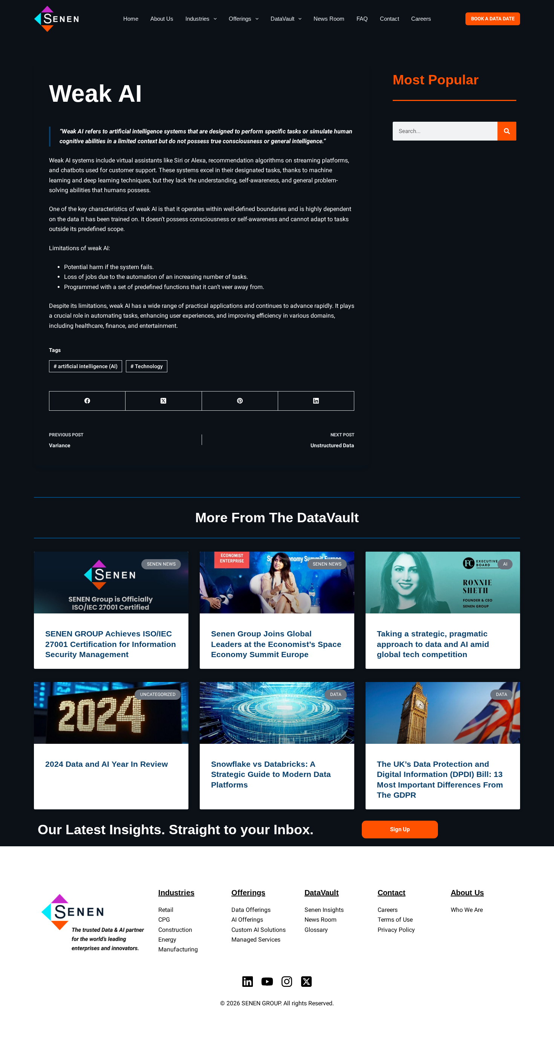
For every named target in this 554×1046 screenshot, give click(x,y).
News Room (329, 18)
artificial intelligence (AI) (86, 366)
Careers (421, 18)
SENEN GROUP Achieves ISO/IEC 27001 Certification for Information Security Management (110, 644)
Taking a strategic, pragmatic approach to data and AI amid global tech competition (433, 644)
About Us (161, 18)
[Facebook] (87, 401)
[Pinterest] (240, 401)
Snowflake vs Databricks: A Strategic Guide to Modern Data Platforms (271, 774)
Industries (197, 18)
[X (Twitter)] (163, 401)
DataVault (282, 18)
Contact (389, 18)
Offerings (240, 18)
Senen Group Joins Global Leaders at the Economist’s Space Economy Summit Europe (276, 644)
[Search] (506, 131)
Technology (146, 366)
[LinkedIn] (316, 401)
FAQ (362, 18)
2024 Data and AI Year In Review (106, 764)
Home (130, 18)
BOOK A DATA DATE (492, 18)
